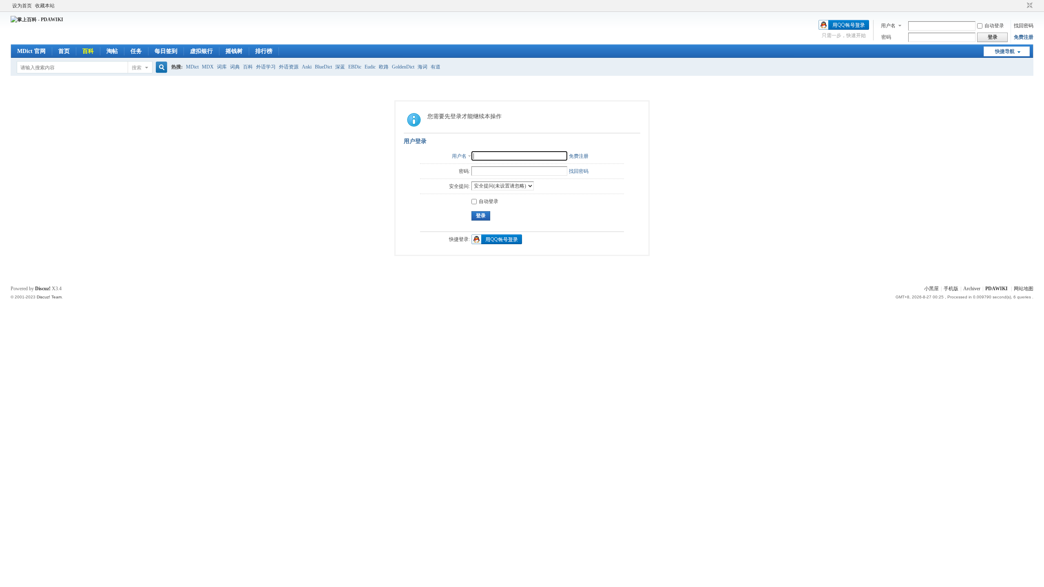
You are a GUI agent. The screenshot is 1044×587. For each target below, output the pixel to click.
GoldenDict (403, 67)
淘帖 (112, 51)
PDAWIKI (996, 288)
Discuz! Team (49, 297)
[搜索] (160, 67)
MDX (208, 67)
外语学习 (266, 67)
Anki (307, 67)
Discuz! (43, 288)
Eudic (370, 67)
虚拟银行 (201, 51)
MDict (192, 67)
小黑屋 (931, 288)
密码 (886, 37)
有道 (435, 67)
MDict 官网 (31, 51)
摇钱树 (234, 51)
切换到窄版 (1028, 5)
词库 (222, 67)
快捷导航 (1005, 51)
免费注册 (1023, 37)
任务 (136, 51)
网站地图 (1023, 288)
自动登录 (994, 26)
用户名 (888, 26)
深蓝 (340, 67)
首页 (64, 51)
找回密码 (1023, 26)
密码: (464, 171)
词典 (235, 67)
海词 (422, 67)
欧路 (384, 67)
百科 (88, 51)
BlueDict (323, 67)
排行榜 (263, 51)
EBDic (354, 67)
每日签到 (166, 51)
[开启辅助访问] (1022, 5)
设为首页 (22, 6)
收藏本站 (45, 6)
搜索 (137, 68)
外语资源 (289, 67)
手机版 (951, 288)
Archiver (971, 288)
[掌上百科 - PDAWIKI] (37, 19)
